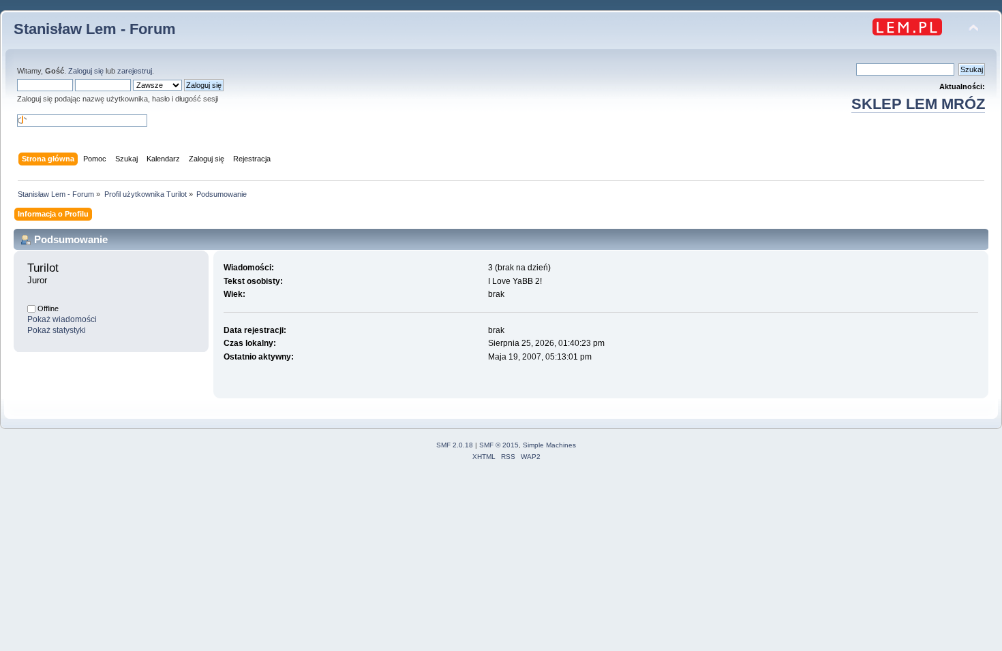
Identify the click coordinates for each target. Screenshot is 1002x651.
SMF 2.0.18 (454, 445)
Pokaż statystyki (56, 330)
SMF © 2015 (499, 445)
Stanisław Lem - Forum (95, 28)
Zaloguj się (86, 71)
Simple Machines (549, 445)
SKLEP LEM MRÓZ (918, 103)
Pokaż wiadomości (62, 319)
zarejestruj (134, 71)
